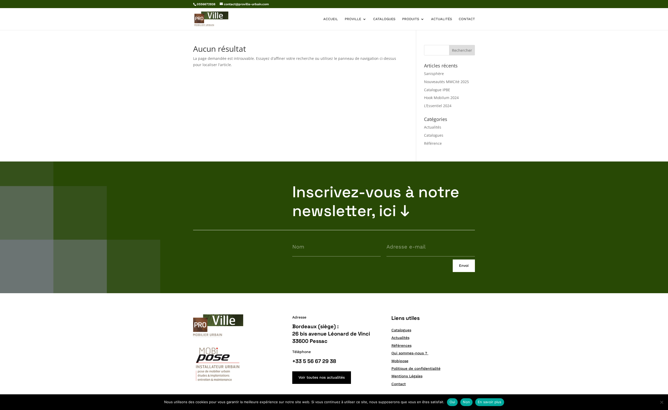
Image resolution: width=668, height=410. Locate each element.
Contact (467, 19)
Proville (353, 19)
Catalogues (384, 19)
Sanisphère (434, 73)
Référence (433, 143)
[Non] (661, 402)
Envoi (464, 265)
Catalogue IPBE (437, 89)
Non (466, 402)
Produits (410, 19)
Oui (452, 402)
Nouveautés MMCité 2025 (446, 81)
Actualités (441, 19)
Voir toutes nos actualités (322, 377)
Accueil (330, 19)
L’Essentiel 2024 (437, 105)
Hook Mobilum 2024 (441, 97)
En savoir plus (490, 402)
